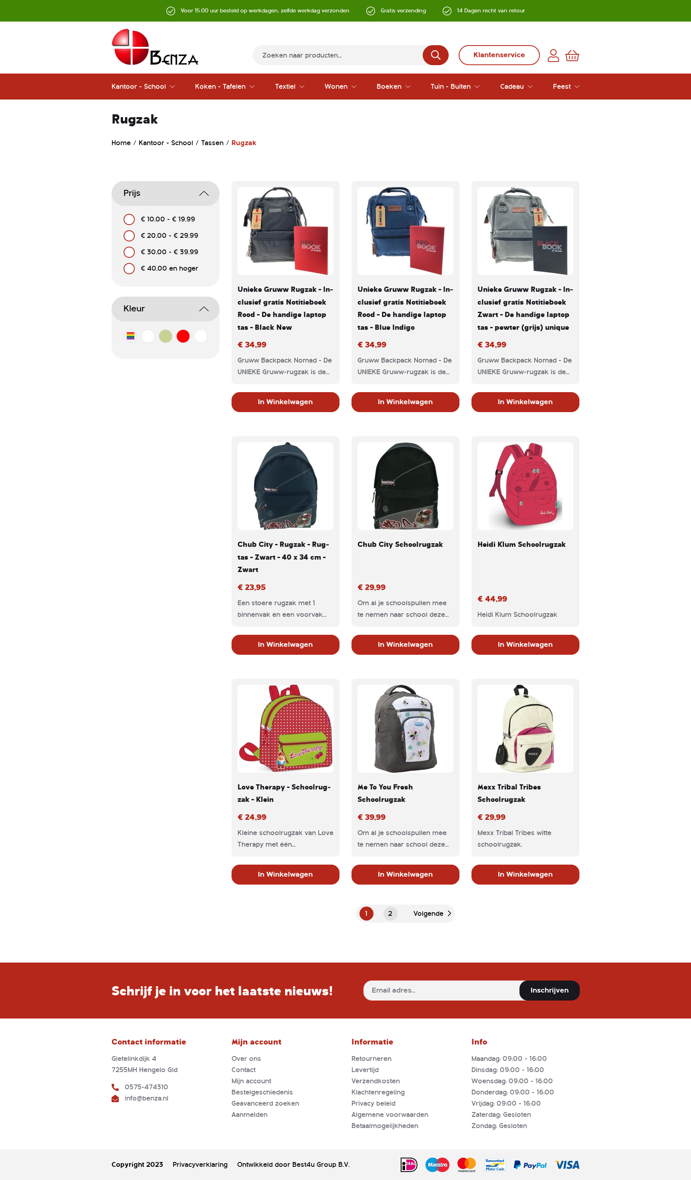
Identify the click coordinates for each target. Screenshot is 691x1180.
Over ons (246, 1058)
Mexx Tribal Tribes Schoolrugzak (509, 793)
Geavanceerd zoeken (265, 1103)
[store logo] (155, 46)
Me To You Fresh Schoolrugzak (385, 793)
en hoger (169, 268)
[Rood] (183, 336)
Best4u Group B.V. (320, 1164)
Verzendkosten (375, 1081)
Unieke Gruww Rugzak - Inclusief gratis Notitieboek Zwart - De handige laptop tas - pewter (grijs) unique (525, 308)
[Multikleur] (130, 336)
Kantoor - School (167, 143)
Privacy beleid (373, 1103)
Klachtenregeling (378, 1092)
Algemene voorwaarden (389, 1114)
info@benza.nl (146, 1098)
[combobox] (351, 55)
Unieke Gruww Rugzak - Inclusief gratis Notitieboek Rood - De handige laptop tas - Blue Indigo (405, 308)
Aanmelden (250, 1114)
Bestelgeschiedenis (262, 1092)
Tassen (213, 143)
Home (122, 143)
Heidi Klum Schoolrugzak (521, 544)
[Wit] (201, 336)
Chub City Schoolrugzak (400, 544)
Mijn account (251, 1081)
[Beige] (165, 336)
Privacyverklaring (200, 1164)
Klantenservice (499, 55)
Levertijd (365, 1070)
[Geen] (148, 336)
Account (553, 55)
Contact (244, 1070)
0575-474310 (146, 1087)
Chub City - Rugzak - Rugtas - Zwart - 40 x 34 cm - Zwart (283, 556)
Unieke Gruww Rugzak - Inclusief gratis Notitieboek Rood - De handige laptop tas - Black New (285, 308)
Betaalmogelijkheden (384, 1126)
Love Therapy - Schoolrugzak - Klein (284, 793)
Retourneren (371, 1058)
